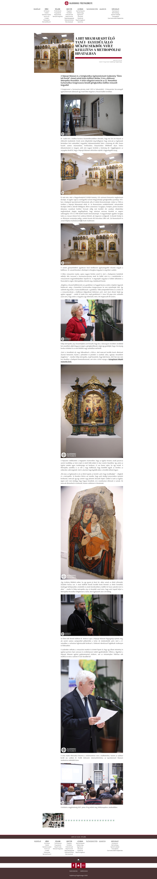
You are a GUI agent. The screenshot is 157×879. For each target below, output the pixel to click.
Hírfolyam (46, 11)
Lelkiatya (103, 9)
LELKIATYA (102, 841)
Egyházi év (80, 14)
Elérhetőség (115, 13)
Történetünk (57, 11)
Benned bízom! (46, 22)
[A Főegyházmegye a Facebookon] (74, 865)
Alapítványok (69, 16)
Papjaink (69, 11)
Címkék (47, 18)
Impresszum (115, 11)
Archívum (46, 16)
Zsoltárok (80, 18)
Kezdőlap (37, 9)
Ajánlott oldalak (115, 14)
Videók (47, 13)
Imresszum (115, 843)
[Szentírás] (83, 865)
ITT (81, 221)
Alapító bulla (57, 14)
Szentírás (80, 22)
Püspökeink (58, 13)
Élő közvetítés (92, 9)
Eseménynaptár (46, 14)
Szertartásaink (80, 11)
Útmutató (80, 16)
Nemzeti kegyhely (58, 16)
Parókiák (69, 13)
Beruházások (69, 22)
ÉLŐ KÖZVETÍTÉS (91, 841)
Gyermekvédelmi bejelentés (115, 18)
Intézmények (69, 14)
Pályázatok (47, 20)
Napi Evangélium (80, 20)
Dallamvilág (80, 13)
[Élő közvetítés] (78, 865)
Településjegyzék (69, 18)
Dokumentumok (69, 20)
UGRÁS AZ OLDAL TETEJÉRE (78, 837)
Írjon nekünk (74, 871)
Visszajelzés (115, 16)
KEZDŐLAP (37, 841)
